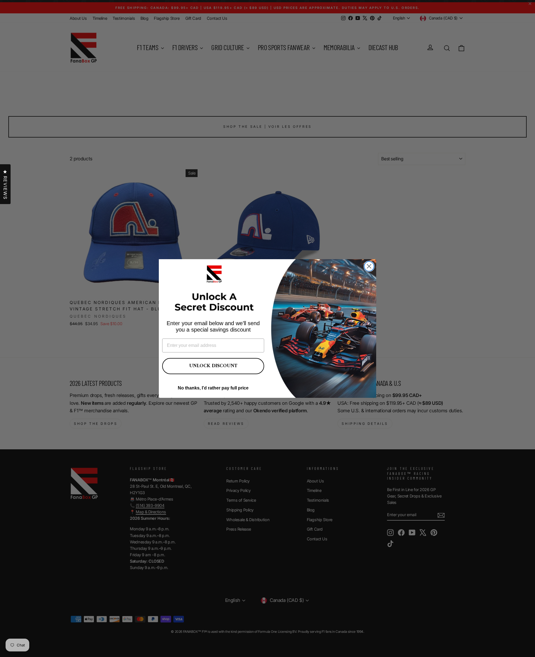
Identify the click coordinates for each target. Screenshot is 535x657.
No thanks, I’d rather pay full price (213, 388)
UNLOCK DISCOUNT (213, 366)
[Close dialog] (369, 266)
